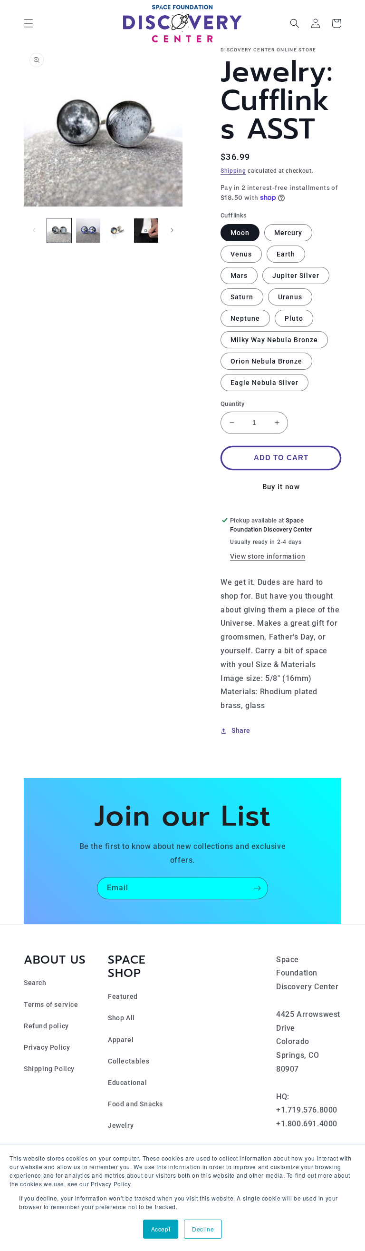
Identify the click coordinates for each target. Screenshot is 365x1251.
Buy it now (281, 487)
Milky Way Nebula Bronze (274, 340)
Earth (286, 254)
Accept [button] (161, 1229)
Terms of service (51, 1004)
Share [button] (240, 730)
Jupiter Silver (295, 275)
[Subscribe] (257, 888)
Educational (127, 1082)
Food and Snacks (135, 1104)
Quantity (232, 403)
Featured (123, 996)
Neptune (245, 318)
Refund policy (46, 1026)
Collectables (128, 1061)
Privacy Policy (47, 1047)
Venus (241, 254)
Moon (240, 232)
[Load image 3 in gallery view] (117, 230)
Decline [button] (203, 1229)
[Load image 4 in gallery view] (146, 230)
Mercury (288, 232)
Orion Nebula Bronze (266, 361)
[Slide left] (34, 230)
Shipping (233, 170)
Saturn (242, 297)
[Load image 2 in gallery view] (88, 230)
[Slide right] (172, 230)
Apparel (121, 1040)
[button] (28, 23)
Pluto (294, 318)
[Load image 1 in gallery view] (59, 230)
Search (35, 982)
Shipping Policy (49, 1069)
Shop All (121, 1018)
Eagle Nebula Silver (264, 382)
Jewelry (121, 1125)
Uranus (290, 297)
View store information (267, 556)
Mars (239, 275)
